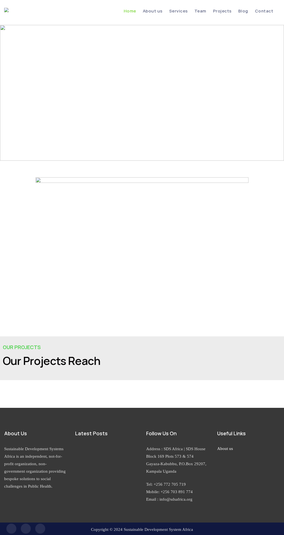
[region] (142, 93)
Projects (222, 11)
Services (178, 11)
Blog (243, 11)
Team (200, 11)
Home (130, 11)
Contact (264, 11)
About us (153, 11)
